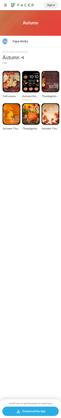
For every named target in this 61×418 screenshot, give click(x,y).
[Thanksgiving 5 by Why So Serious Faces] (31, 114)
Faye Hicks (21, 41)
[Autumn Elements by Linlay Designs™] (31, 82)
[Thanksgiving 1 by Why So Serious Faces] (50, 82)
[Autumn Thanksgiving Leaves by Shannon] (11, 114)
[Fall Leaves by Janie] (11, 82)
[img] (5, 41)
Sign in (51, 5)
